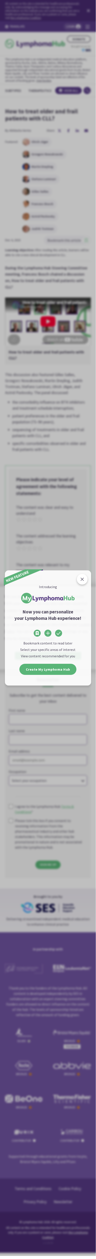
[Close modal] (82, 579)
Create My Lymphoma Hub (48, 669)
